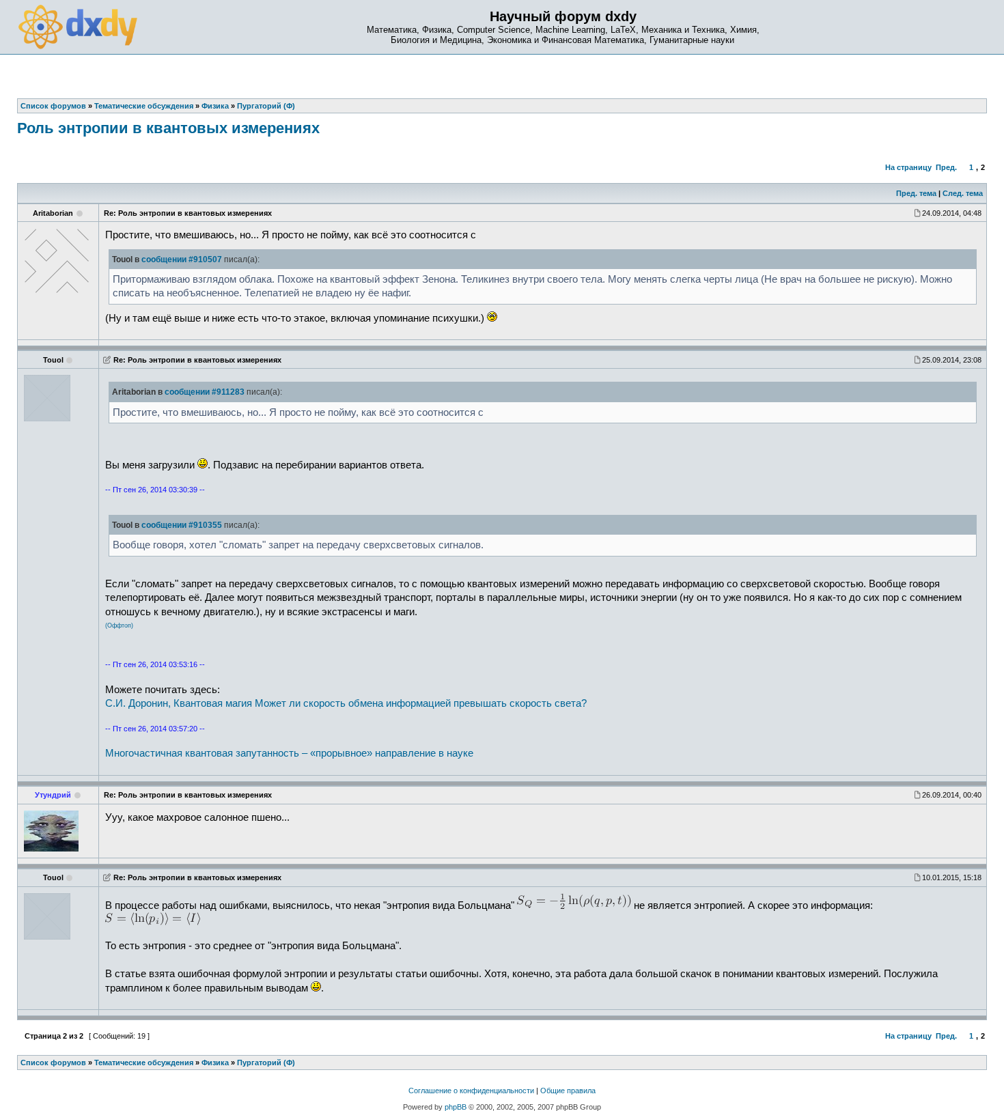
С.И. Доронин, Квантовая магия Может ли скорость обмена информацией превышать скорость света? (346, 703)
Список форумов (53, 1062)
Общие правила (568, 1090)
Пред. (946, 167)
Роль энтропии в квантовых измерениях (168, 128)
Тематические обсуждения (143, 1062)
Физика (215, 1062)
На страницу (908, 167)
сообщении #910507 (181, 259)
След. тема (963, 193)
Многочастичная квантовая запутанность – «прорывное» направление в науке (289, 753)
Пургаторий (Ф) (266, 1062)
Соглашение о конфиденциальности (471, 1090)
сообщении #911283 (205, 392)
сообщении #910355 (181, 525)
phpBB (455, 1107)
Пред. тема (916, 193)
